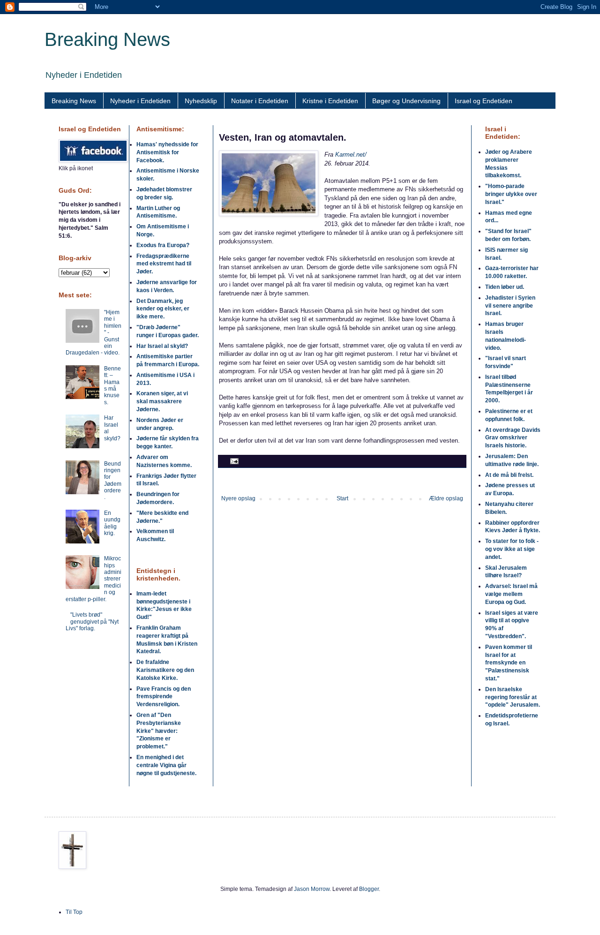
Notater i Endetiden (259, 101)
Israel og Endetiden (483, 101)
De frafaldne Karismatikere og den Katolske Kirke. (165, 670)
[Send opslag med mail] (233, 461)
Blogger (369, 889)
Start (342, 498)
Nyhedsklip (201, 101)
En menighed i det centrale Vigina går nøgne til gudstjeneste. (166, 765)
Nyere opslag (238, 498)
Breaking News (107, 39)
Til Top (74, 912)
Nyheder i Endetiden (140, 101)
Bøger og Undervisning (406, 101)
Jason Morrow (312, 889)
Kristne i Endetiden (330, 101)
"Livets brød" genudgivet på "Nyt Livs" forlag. (92, 621)
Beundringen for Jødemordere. (112, 480)
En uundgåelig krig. (112, 523)
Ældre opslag (446, 498)
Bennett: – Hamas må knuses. (112, 385)
